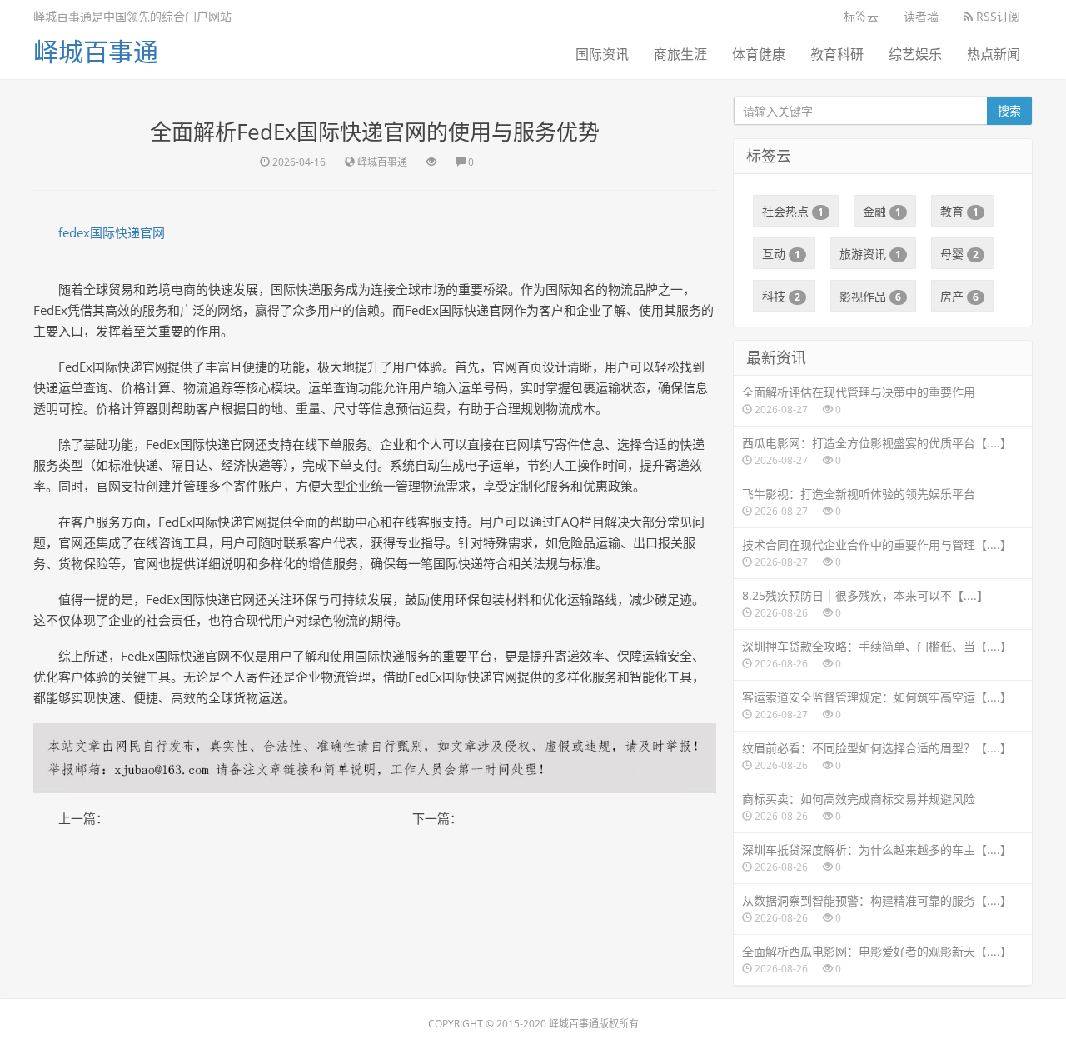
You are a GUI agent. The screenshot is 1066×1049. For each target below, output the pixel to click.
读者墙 (921, 16)
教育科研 (837, 54)
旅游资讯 (870, 254)
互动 (781, 254)
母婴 (959, 254)
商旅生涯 (680, 54)
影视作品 (870, 296)
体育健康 (758, 54)
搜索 (1009, 110)
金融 (882, 211)
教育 (959, 211)
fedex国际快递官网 (111, 232)
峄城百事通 (95, 51)
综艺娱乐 (915, 54)
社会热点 (793, 211)
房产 (959, 296)
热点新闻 (993, 54)
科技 (781, 296)
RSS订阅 (996, 16)
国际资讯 (602, 54)
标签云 (861, 16)
